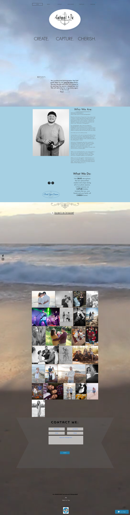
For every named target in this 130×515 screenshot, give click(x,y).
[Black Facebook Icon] (2, 255)
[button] (96, 2)
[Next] (124, 85)
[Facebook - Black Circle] (49, 183)
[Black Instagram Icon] (2, 259)
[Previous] (5, 85)
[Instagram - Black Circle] (52, 183)
